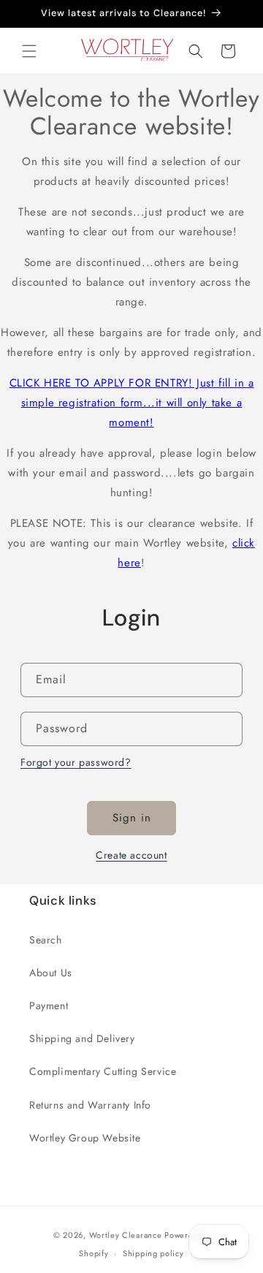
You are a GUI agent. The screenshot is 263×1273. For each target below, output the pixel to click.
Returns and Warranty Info (90, 1105)
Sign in (132, 818)
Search (45, 939)
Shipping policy (153, 1253)
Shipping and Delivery (82, 1038)
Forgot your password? (76, 762)
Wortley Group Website (85, 1137)
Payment (48, 1005)
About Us (50, 972)
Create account (131, 855)
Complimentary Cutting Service (102, 1071)
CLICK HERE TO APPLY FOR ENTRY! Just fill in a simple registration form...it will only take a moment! (131, 402)
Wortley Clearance (125, 1235)
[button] (29, 51)
